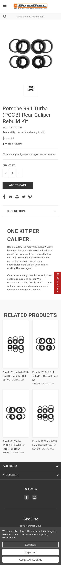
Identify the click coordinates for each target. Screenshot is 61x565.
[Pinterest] (30, 196)
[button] (12, 143)
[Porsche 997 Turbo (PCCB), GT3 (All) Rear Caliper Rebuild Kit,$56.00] (15, 413)
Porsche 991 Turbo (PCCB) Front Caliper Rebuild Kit (16, 374)
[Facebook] (4, 196)
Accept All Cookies (30, 559)
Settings (30, 545)
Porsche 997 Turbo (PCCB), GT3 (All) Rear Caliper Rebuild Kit (14, 445)
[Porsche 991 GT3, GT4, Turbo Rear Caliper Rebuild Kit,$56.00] (45, 344)
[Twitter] (23, 196)
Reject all (30, 552)
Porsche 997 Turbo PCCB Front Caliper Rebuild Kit (44, 443)
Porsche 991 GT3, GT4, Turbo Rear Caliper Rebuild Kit (45, 376)
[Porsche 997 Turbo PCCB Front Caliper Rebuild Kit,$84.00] (45, 413)
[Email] (10, 196)
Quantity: (9, 165)
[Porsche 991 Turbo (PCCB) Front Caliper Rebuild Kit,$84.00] (15, 344)
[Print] (17, 196)
